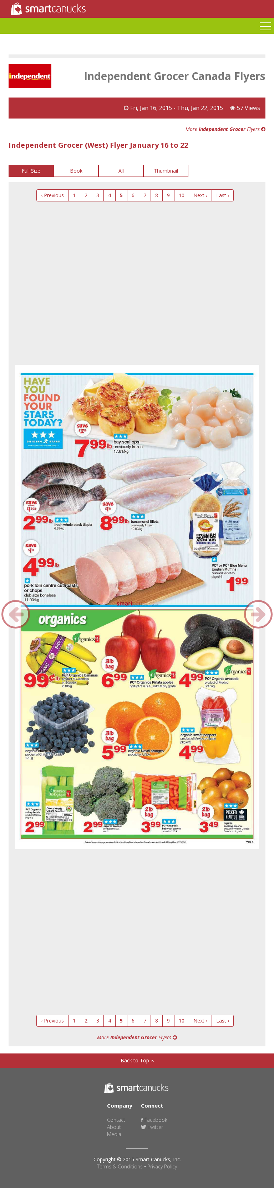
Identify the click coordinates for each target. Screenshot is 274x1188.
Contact (116, 1119)
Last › (222, 195)
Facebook (155, 1119)
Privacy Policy (162, 1166)
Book (76, 170)
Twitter (154, 1127)
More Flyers (223, 129)
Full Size (31, 170)
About (114, 1127)
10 (181, 195)
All (121, 170)
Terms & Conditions (120, 1166)
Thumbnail (166, 170)
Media (114, 1134)
